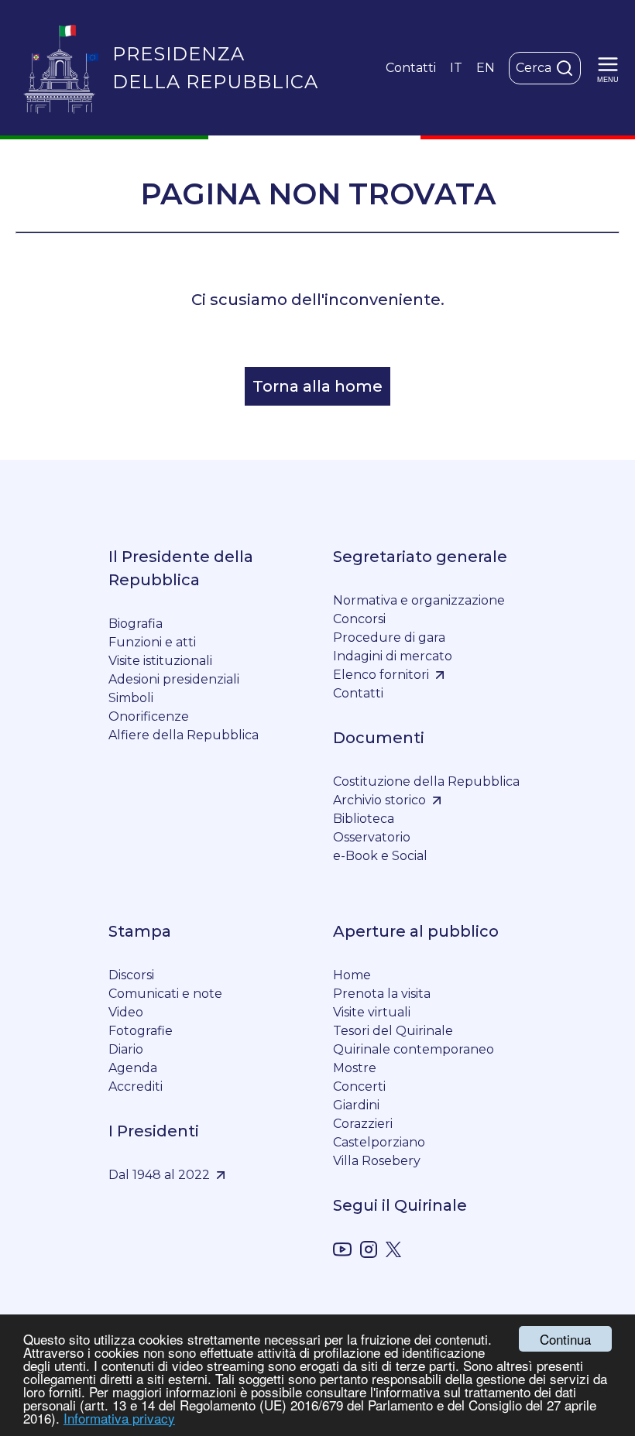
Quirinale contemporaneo (413, 1049)
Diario (125, 1049)
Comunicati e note (165, 993)
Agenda (132, 1068)
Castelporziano (379, 1142)
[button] (608, 68)
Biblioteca (363, 818)
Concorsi (359, 619)
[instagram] (368, 1252)
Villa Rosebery (376, 1160)
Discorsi (131, 975)
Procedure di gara (389, 637)
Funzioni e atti (152, 642)
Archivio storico (379, 800)
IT (456, 67)
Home (352, 975)
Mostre (354, 1068)
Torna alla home (317, 386)
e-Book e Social (380, 855)
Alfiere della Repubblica (183, 735)
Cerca (533, 67)
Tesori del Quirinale (393, 1030)
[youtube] (342, 1252)
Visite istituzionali (160, 660)
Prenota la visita (382, 993)
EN (485, 67)
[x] (393, 1252)
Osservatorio (371, 837)
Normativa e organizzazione (419, 600)
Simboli (130, 698)
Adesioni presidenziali (173, 679)
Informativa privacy (119, 1417)
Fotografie (140, 1030)
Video (125, 1012)
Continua (565, 1339)
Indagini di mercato (392, 656)
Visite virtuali (371, 1012)
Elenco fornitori (381, 674)
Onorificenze (148, 716)
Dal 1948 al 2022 (159, 1174)
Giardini (356, 1105)
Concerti (359, 1086)
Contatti (411, 67)
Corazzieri (363, 1123)
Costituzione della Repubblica (426, 781)
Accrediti (135, 1086)
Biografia (135, 623)
